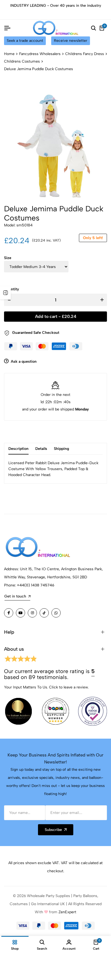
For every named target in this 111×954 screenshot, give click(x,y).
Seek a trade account (25, 40)
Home (9, 54)
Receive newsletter (70, 40)
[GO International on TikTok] (44, 612)
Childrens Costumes (22, 61)
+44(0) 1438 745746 (35, 585)
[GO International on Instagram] (32, 612)
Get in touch (15, 596)
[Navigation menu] (7, 28)
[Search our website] (93, 28)
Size (7, 258)
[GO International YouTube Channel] (20, 612)
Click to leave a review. (69, 687)
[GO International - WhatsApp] (56, 612)
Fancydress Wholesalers (40, 54)
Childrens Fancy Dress (84, 54)
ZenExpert (67, 912)
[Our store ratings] (20, 660)
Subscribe (53, 829)
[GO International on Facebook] (8, 612)
